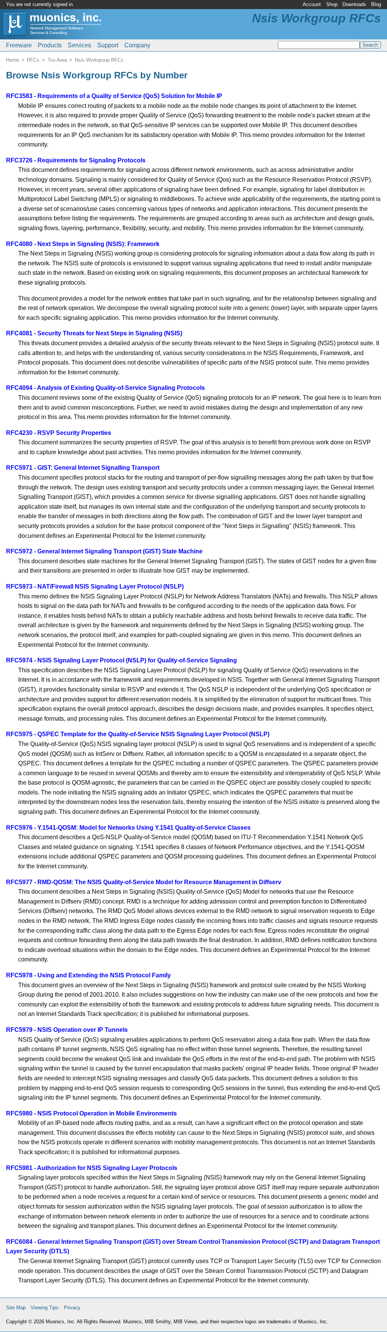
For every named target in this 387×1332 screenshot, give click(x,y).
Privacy (72, 1307)
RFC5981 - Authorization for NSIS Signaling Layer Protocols (91, 1168)
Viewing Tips (45, 1307)
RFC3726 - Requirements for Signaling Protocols (76, 160)
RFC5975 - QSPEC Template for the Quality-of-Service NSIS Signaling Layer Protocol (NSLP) (137, 734)
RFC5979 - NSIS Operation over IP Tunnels (67, 1030)
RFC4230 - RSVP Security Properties (58, 433)
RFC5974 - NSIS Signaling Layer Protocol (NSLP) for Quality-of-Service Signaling (121, 660)
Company (137, 45)
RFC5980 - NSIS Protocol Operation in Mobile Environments (91, 1113)
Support (107, 45)
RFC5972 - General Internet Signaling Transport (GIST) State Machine (104, 551)
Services (79, 45)
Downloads (354, 4)
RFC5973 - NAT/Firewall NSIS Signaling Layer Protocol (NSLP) (95, 586)
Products (50, 45)
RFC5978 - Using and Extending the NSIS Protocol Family (88, 975)
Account (312, 4)
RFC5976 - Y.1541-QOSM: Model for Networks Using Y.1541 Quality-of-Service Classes (128, 827)
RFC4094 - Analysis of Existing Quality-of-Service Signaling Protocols (105, 388)
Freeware (19, 45)
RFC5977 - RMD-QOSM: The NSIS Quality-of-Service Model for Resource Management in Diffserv (143, 882)
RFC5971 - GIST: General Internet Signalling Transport (82, 467)
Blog (376, 4)
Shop (331, 4)
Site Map (16, 1307)
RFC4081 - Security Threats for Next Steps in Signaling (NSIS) (94, 333)
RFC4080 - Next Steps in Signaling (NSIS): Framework (82, 244)
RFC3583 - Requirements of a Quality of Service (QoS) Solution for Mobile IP (114, 96)
